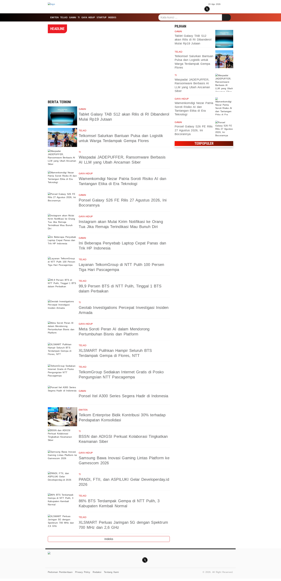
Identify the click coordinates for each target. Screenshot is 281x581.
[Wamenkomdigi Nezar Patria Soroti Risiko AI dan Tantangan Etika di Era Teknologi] (62, 180)
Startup (102, 17)
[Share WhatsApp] (214, 8)
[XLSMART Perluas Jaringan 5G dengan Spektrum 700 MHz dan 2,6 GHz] (62, 524)
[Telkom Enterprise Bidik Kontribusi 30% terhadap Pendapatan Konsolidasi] (62, 416)
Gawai (72, 17)
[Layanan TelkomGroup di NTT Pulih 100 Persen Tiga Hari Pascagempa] (62, 266)
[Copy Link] (222, 8)
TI (79, 17)
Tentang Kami (111, 572)
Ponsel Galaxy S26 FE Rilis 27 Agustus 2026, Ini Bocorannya (194, 130)
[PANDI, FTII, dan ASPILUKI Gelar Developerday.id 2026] (62, 481)
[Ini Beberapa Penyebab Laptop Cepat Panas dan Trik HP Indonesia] (62, 244)
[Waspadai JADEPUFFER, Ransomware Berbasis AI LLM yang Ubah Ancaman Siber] (62, 158)
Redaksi (97, 572)
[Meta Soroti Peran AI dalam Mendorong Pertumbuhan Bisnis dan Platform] (62, 330)
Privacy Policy (82, 572)
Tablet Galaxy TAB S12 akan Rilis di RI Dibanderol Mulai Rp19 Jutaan (193, 39)
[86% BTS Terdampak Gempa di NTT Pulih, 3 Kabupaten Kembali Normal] (62, 502)
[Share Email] (229, 8)
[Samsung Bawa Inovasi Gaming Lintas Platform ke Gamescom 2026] (62, 459)
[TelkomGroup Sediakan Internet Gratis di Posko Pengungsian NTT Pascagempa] (62, 373)
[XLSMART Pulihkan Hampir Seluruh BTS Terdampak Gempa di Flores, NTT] (62, 352)
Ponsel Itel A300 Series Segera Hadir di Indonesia (123, 396)
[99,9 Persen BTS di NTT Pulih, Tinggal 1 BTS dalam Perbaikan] (62, 287)
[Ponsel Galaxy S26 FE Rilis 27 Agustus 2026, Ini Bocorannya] (62, 201)
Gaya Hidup (88, 17)
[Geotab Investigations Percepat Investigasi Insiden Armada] (62, 309)
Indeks (112, 17)
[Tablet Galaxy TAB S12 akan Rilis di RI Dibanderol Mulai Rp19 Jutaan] (62, 115)
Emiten (54, 17)
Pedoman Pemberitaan (60, 572)
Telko (63, 17)
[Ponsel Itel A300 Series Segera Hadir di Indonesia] (62, 395)
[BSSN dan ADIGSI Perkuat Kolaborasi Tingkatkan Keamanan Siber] (62, 438)
